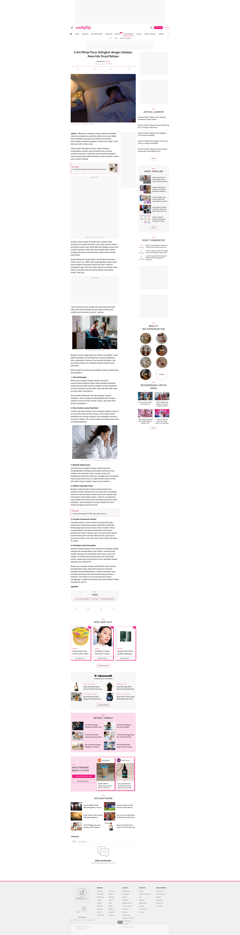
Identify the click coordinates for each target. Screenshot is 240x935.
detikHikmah (112, 912)
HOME (77, 34)
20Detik (111, 906)
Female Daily (159, 903)
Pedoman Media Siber (145, 894)
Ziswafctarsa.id (126, 915)
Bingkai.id (125, 912)
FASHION (85, 34)
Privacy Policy (143, 909)
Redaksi (141, 891)
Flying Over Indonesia (128, 918)
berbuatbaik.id (126, 891)
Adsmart (124, 897)
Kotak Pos (142, 900)
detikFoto (111, 909)
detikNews (99, 891)
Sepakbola (100, 909)
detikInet (99, 900)
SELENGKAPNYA (103, 665)
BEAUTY (118, 34)
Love (110, 38)
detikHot (99, 903)
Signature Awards (127, 903)
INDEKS (161, 34)
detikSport (99, 906)
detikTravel (111, 891)
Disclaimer (142, 912)
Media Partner (143, 903)
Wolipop (111, 900)
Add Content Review (84, 776)
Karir (140, 897)
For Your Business (127, 921)
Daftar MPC (158, 27)
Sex (116, 38)
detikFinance (100, 897)
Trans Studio (125, 909)
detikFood (111, 894)
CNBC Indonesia (160, 894)
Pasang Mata (125, 894)
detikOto (99, 912)
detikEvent (125, 900)
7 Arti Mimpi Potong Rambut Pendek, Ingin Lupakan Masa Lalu (89, 513)
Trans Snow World (127, 906)
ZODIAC (139, 34)
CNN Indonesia (160, 891)
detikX (110, 903)
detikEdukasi (100, 894)
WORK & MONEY (150, 34)
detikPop (111, 915)
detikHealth (112, 897)
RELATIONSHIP (128, 34)
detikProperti (100, 915)
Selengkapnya (82, 781)
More (153, 158)
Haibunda (158, 897)
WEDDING (108, 34)
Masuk (167, 27)
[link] (103, 675)
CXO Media (159, 906)
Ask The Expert (125, 38)
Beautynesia (159, 900)
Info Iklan (141, 906)
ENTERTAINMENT (97, 34)
